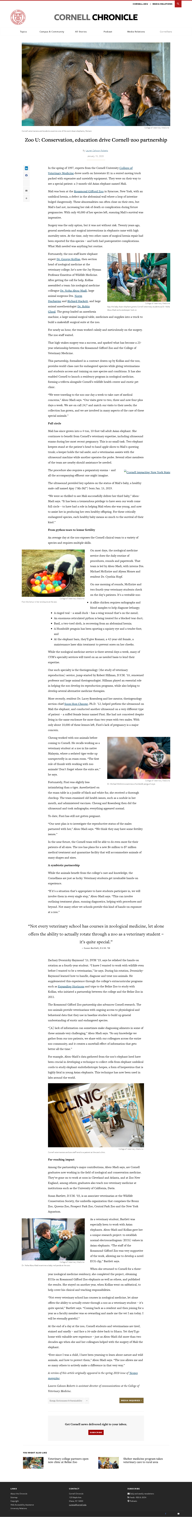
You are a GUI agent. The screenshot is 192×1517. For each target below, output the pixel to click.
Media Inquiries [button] (131, 1400)
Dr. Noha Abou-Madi (73, 290)
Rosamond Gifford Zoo (89, 191)
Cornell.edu (140, 3)
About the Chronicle (18, 1493)
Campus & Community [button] (52, 31)
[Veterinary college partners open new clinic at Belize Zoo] (33, 1463)
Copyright (14, 1500)
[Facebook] (166, 1514)
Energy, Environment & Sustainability (66, 1400)
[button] (178, 4)
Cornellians (166, 31)
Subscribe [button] (96, 1432)
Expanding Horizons (71, 986)
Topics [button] (23, 31)
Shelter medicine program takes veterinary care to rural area (143, 1460)
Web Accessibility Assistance (22, 1504)
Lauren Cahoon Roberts (97, 150)
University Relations (18, 1508)
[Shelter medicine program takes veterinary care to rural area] (108, 1463)
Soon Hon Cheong (76, 704)
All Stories (81, 31)
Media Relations (162, 3)
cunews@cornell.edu (77, 1504)
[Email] (179, 1514)
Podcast (108, 31)
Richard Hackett (77, 301)
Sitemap (13, 1497)
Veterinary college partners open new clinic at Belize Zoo (68, 1460)
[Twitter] (172, 1514)
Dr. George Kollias (68, 259)
